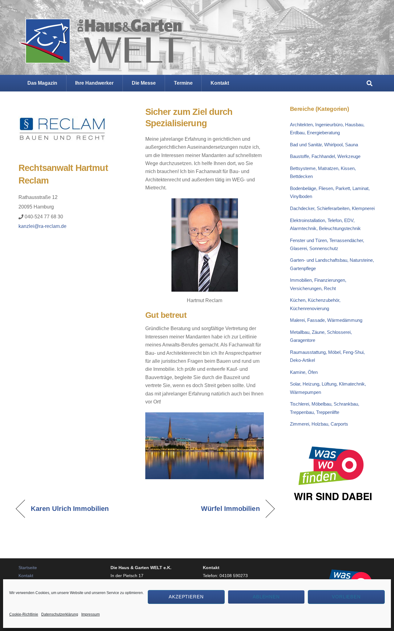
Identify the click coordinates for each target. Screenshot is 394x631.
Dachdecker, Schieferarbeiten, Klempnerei (332, 208)
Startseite (27, 567)
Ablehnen (266, 596)
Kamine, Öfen (304, 372)
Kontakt (220, 83)
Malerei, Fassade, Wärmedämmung (326, 320)
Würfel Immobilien (230, 508)
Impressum (90, 614)
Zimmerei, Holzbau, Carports (319, 424)
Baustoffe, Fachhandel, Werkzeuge (325, 156)
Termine (183, 83)
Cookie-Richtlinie (23, 614)
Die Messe (144, 83)
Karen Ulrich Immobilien (70, 508)
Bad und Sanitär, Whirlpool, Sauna (324, 144)
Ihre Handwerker (94, 83)
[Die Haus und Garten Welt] (100, 59)
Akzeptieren (186, 596)
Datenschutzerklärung (59, 614)
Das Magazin (42, 83)
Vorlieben (346, 596)
